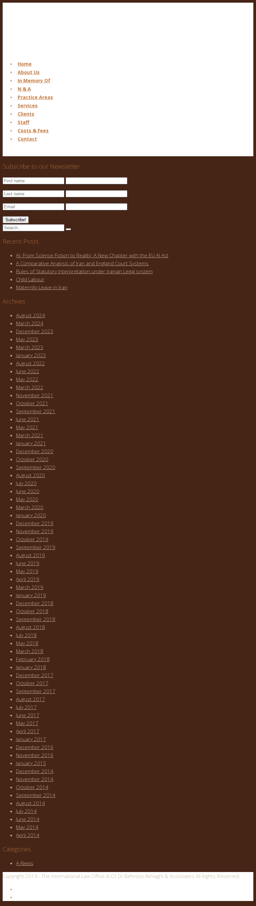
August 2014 (30, 803)
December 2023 (34, 331)
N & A (24, 89)
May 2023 (27, 339)
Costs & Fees (33, 130)
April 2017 (27, 731)
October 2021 (32, 403)
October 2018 (32, 611)
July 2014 (26, 811)
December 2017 (34, 675)
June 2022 (27, 371)
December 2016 (34, 747)
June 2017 (27, 715)
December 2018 (34, 603)
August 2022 (30, 363)
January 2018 (31, 667)
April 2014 (27, 835)
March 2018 (29, 651)
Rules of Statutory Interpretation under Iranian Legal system (84, 271)
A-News (24, 863)
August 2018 (30, 627)
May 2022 (27, 379)
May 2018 (27, 643)
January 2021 (31, 443)
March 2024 (29, 323)
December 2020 (34, 451)
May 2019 (27, 571)
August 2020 (30, 475)
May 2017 (27, 723)
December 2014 (34, 771)
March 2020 (29, 507)
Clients (26, 114)
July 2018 (26, 635)
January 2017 (31, 739)
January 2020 (31, 515)
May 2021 (27, 427)
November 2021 (34, 395)
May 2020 (27, 499)
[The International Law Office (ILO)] (36, 50)
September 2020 (35, 467)
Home (25, 64)
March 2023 (29, 347)
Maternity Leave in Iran (41, 287)
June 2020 (27, 491)
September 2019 (35, 547)
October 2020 (32, 459)
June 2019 (27, 563)
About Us (29, 72)
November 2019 (34, 531)
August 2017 (30, 699)
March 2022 (29, 387)
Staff (23, 122)
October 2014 (32, 787)
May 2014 (27, 827)
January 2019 (31, 595)
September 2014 (35, 795)
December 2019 (34, 523)
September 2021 (35, 411)
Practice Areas (35, 97)
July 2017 (26, 707)
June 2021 (27, 419)
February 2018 (33, 659)
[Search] (68, 229)
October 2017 (32, 683)
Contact (27, 139)
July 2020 (26, 483)
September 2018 (35, 619)
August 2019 (30, 555)
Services (28, 105)
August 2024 (30, 315)
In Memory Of (34, 80)
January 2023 (31, 355)
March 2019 (29, 587)
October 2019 (32, 539)
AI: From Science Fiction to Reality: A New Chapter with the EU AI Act (92, 255)
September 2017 (35, 691)
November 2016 (34, 755)
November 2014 (34, 779)
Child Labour (30, 279)
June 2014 (27, 819)
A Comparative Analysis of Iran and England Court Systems (82, 263)
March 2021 (29, 435)
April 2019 (27, 579)
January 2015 (31, 763)
